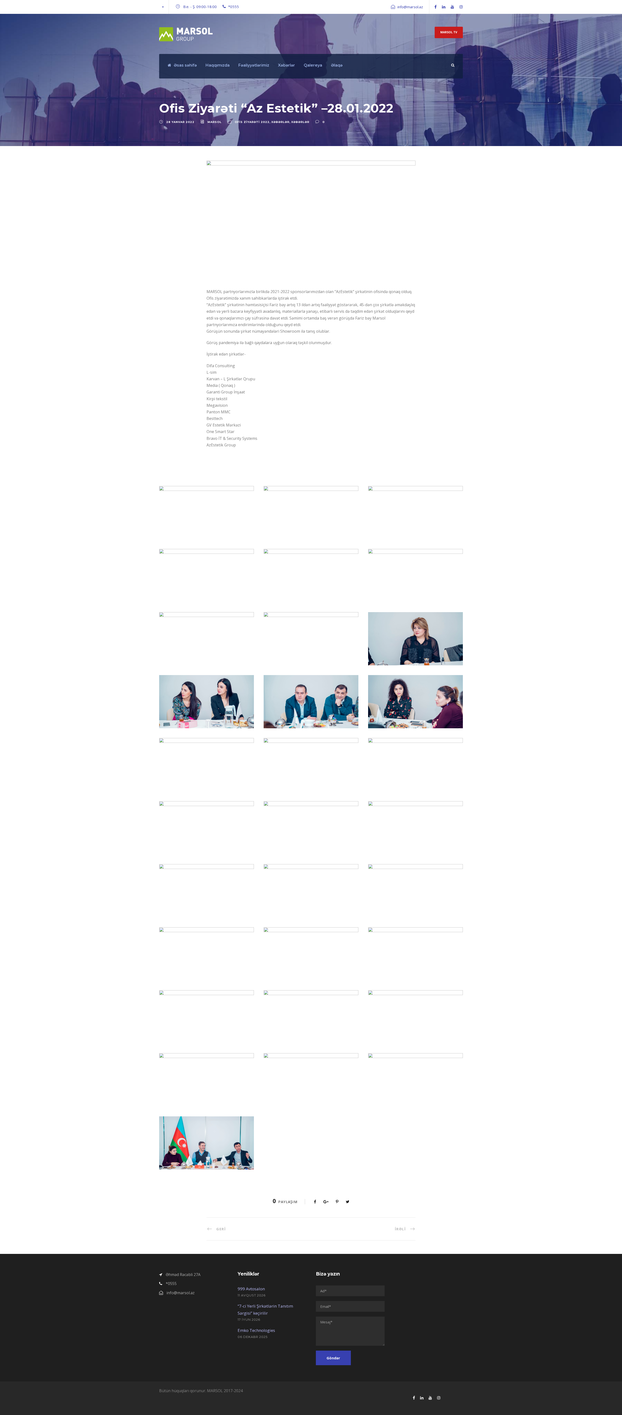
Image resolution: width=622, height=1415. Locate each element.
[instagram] (461, 6)
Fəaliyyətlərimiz (253, 65)
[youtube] (452, 6)
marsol (214, 122)
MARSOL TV (448, 32)
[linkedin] (443, 6)
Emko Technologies (256, 1330)
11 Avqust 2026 (252, 1295)
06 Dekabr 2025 (253, 1337)
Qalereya (313, 65)
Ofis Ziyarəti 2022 (252, 122)
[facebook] (435, 6)
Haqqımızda (218, 65)
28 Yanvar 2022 (180, 122)
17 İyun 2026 (249, 1319)
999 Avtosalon (251, 1289)
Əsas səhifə (185, 65)
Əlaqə (337, 65)
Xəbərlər (286, 65)
